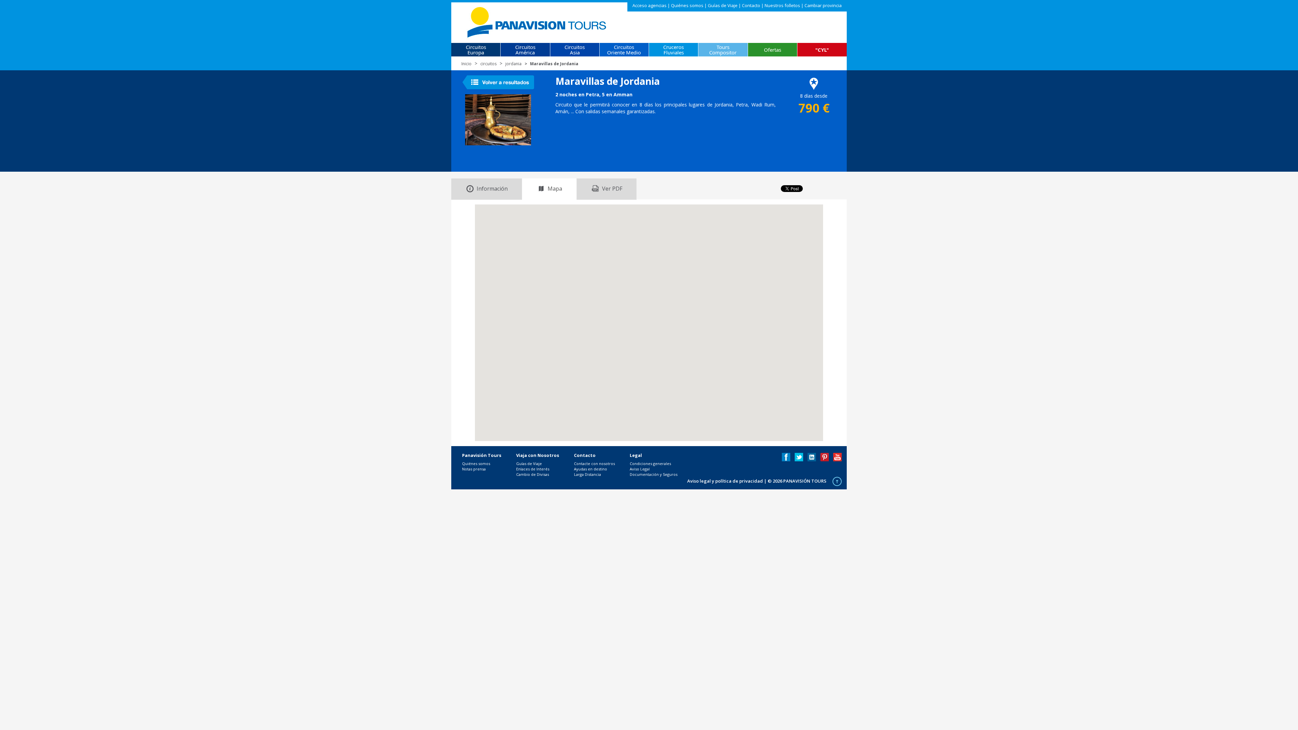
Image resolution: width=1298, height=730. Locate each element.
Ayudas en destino (590, 468)
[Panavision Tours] (537, 21)
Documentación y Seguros (653, 474)
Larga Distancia (587, 474)
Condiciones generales (650, 463)
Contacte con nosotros (594, 463)
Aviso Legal (640, 468)
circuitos (488, 64)
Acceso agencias (649, 5)
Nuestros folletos (782, 5)
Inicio (466, 64)
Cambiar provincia (823, 5)
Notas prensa (474, 468)
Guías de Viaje (723, 5)
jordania (513, 64)
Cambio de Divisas (532, 474)
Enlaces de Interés (532, 468)
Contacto (751, 5)
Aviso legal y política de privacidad (725, 481)
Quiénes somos (687, 5)
